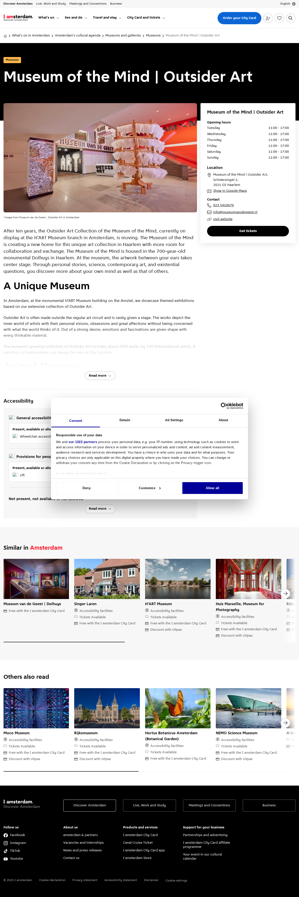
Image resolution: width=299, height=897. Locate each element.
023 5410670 (223, 205)
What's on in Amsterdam (31, 35)
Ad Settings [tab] (174, 420)
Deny (86, 488)
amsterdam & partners (80, 835)
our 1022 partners (83, 442)
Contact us (71, 858)
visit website (222, 219)
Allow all (212, 488)
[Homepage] (5, 36)
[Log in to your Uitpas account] (268, 18)
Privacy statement (84, 880)
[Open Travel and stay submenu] (120, 18)
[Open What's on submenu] (58, 18)
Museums (153, 35)
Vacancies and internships (83, 843)
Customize (147, 488)
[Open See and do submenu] (86, 18)
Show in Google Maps (230, 191)
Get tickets (248, 231)
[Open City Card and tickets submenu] (163, 18)
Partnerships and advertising (205, 835)
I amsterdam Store (137, 858)
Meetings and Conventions (209, 805)
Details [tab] (125, 420)
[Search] (290, 18)
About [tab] (223, 420)
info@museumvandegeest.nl (235, 212)
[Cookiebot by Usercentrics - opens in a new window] (224, 406)
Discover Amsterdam (90, 805)
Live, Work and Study (149, 805)
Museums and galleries (123, 35)
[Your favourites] (279, 18)
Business (269, 805)
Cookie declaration (52, 880)
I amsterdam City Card (140, 835)
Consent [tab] (75, 421)
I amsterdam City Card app (144, 850)
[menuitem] (49, 18)
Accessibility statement (120, 880)
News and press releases (82, 850)
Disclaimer (151, 880)
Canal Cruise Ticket (138, 843)
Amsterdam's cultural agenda (77, 35)
